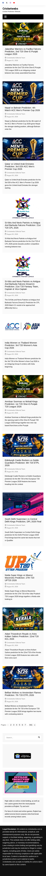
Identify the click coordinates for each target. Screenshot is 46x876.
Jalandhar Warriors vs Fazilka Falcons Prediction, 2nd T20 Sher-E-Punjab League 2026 (23, 51)
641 (30, 725)
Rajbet (35, 811)
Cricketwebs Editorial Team (16, 58)
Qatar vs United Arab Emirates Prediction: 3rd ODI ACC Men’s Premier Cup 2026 (19, 166)
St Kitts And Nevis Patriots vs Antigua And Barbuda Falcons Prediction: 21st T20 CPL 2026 (23, 225)
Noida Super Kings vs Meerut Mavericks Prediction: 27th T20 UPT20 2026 (19, 577)
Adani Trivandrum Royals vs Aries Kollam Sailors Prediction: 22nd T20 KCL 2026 (22, 636)
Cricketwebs (10, 8)
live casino (9, 804)
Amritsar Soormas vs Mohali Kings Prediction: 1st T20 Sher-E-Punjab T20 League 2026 (21, 404)
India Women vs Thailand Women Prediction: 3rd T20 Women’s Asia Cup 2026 (21, 345)
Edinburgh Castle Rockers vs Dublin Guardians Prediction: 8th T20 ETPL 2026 (22, 463)
